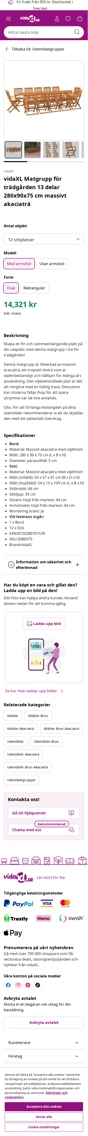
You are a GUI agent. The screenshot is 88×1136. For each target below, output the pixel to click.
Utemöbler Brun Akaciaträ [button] (27, 767)
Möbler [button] (12, 716)
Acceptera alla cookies (43, 1106)
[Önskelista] (68, 19)
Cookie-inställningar (44, 1127)
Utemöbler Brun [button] (46, 741)
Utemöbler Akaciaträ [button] (23, 754)
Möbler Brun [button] (38, 716)
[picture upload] (44, 656)
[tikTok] (37, 985)
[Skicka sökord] (77, 32)
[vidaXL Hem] (30, 18)
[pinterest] (28, 985)
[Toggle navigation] (8, 18)
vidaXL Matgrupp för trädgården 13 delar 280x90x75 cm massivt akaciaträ (35, 191)
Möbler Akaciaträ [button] (20, 728)
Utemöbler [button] (15, 741)
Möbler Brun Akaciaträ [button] (61, 728)
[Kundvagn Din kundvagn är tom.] (79, 19)
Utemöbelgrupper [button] (21, 780)
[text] (20, 305)
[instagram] (18, 985)
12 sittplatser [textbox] (21, 239)
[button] (44, 1043)
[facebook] (8, 985)
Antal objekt (15, 225)
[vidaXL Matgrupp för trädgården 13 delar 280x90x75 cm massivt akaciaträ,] (44, 100)
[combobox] (44, 32)
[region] (44, 1100)
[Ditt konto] (57, 19)
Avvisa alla (44, 1117)
